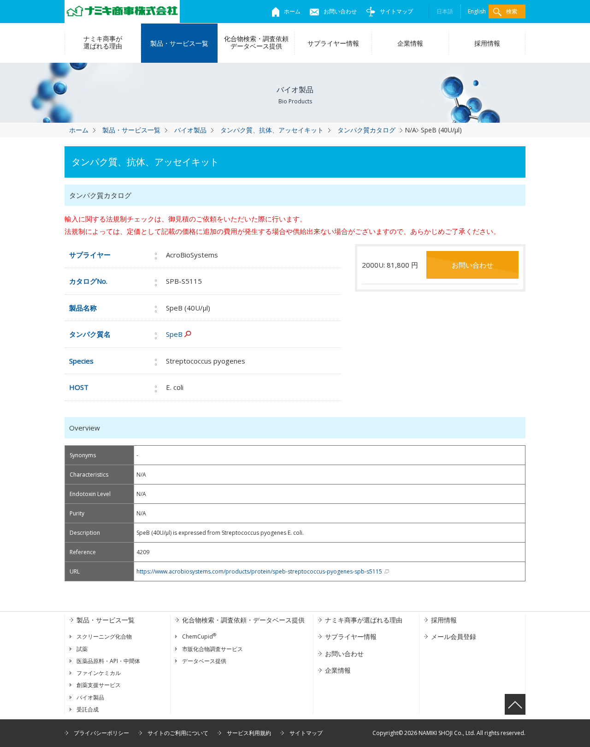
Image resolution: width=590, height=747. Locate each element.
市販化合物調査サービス (212, 649)
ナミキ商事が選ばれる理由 (102, 42)
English (477, 11)
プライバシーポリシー (101, 733)
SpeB (174, 334)
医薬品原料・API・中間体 (108, 661)
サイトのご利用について (178, 733)
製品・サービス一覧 (179, 43)
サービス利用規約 (249, 733)
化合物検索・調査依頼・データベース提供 (243, 620)
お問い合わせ (340, 11)
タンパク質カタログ (366, 129)
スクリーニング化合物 (104, 636)
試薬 (82, 649)
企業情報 (410, 43)
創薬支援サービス (99, 685)
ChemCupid (199, 636)
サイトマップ (396, 11)
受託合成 (88, 709)
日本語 (445, 11)
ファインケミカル (99, 673)
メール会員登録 (453, 636)
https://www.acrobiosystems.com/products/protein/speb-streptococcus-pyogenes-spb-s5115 (259, 571)
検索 (511, 11)
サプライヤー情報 (333, 43)
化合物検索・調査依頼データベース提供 (256, 42)
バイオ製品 (190, 129)
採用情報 (487, 43)
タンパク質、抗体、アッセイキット (272, 129)
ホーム (292, 11)
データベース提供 (204, 661)
